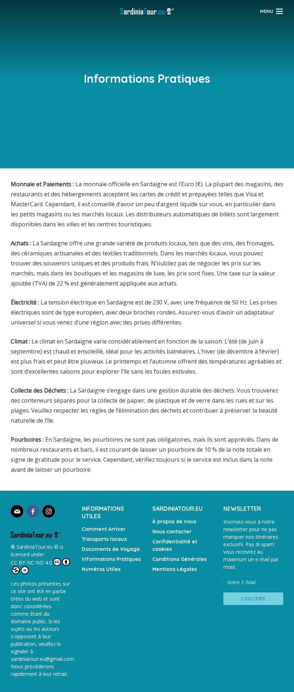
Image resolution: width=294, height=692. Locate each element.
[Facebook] (33, 511)
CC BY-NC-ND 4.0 (31, 562)
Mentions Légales (174, 569)
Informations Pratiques (111, 559)
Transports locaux (104, 539)
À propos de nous (174, 521)
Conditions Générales (179, 559)
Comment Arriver (103, 529)
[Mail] (17, 511)
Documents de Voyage (111, 549)
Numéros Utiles (101, 569)
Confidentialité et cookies (174, 545)
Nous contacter (171, 531)
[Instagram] (48, 511)
